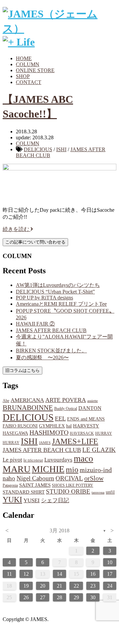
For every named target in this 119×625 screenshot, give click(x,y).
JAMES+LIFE (75, 441)
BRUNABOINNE (28, 408)
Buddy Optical (65, 408)
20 (42, 586)
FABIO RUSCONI (20, 426)
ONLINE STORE (35, 70)
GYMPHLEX (52, 426)
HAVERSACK (82, 433)
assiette (92, 401)
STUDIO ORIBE (68, 491)
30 (93, 597)
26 (26, 597)
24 (109, 586)
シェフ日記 (55, 500)
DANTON (89, 408)
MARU (16, 469)
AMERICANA (27, 400)
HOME (24, 58)
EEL (60, 418)
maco (83, 459)
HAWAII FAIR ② (35, 324)
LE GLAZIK (99, 449)
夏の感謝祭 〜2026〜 (42, 357)
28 (59, 597)
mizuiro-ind (96, 470)
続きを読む (16, 229)
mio (72, 469)
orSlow (93, 478)
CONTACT (28, 82)
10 (109, 562)
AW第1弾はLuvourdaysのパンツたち (58, 285)
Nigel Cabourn (35, 478)
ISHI (61, 149)
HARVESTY (86, 425)
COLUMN (27, 64)
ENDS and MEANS (86, 419)
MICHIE (48, 469)
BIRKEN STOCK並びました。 (51, 350)
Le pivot (12, 460)
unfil (110, 492)
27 (42, 597)
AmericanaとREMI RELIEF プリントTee (61, 304)
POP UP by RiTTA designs (44, 297)
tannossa (98, 492)
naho (9, 478)
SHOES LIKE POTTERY (72, 485)
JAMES (45, 443)
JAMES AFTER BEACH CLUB (51, 330)
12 (26, 574)
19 (26, 586)
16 (93, 574)
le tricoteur (33, 460)
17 (109, 574)
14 (59, 574)
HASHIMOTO (48, 432)
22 (76, 586)
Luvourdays (58, 460)
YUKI (12, 499)
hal (69, 425)
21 (59, 586)
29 (76, 597)
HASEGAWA (15, 433)
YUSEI (31, 500)
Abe (6, 400)
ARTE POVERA (65, 400)
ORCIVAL (69, 478)
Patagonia (10, 485)
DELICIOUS (38, 149)
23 (93, 586)
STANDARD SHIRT (24, 492)
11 (9, 574)
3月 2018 (59, 530)
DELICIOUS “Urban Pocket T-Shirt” (55, 291)
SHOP (23, 76)
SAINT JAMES (35, 485)
